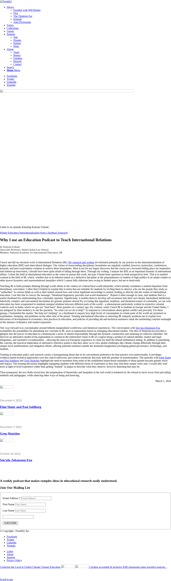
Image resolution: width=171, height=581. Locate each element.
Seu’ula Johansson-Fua (148, 327)
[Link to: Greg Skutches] (6, 414)
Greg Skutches (32, 360)
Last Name (8, 510)
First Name (8, 504)
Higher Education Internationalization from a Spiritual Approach (34, 232)
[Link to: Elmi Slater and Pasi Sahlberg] (6, 387)
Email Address (11, 498)
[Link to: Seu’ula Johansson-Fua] (6, 441)
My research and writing (81, 262)
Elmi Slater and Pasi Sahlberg (20, 407)
